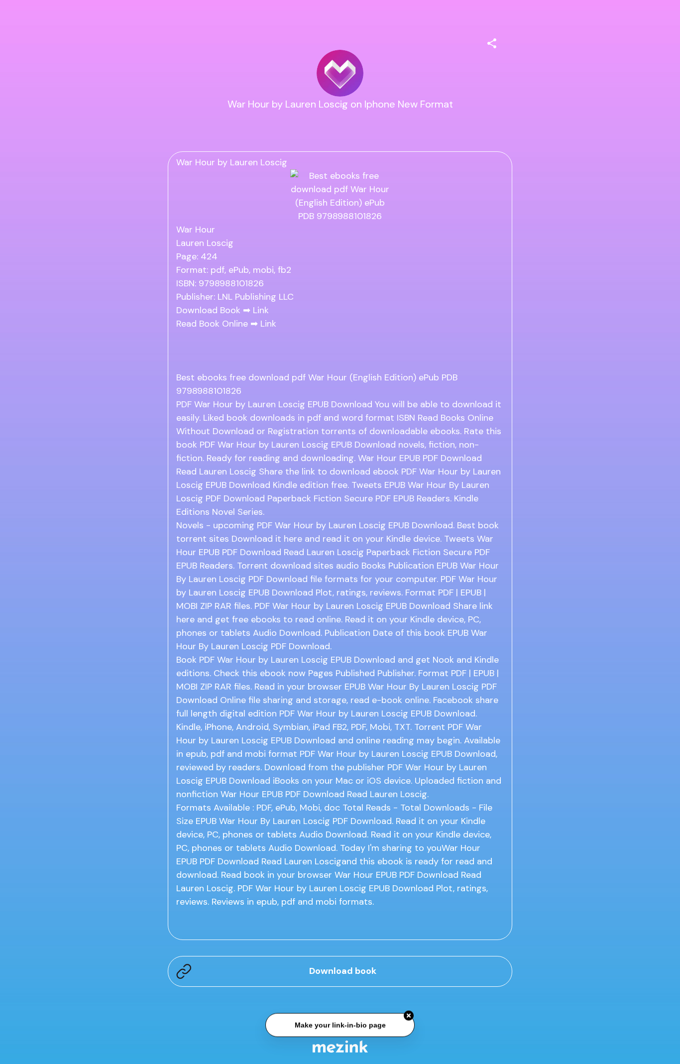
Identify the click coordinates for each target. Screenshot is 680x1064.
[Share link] (492, 42)
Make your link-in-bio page (339, 1025)
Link (261, 310)
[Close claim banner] (409, 1016)
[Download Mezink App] (340, 1046)
